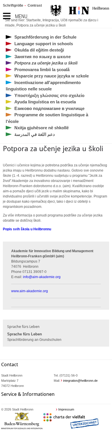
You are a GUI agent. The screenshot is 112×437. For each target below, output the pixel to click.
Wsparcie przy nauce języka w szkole (51, 75)
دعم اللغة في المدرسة (34, 134)
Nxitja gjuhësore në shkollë (41, 127)
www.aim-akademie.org (29, 291)
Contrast (35, 5)
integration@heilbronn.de (80, 380)
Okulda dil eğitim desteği (39, 50)
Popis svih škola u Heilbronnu (27, 229)
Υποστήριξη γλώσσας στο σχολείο (49, 95)
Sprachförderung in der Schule (45, 37)
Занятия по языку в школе (42, 56)
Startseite (33, 20)
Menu (21, 16)
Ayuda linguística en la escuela (45, 101)
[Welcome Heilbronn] (79, 11)
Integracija (51, 20)
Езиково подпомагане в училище (49, 108)
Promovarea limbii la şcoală (41, 69)
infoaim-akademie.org (42, 277)
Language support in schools (43, 43)
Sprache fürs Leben (24, 334)
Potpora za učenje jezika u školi (41, 25)
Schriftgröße (13, 5)
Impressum (66, 409)
